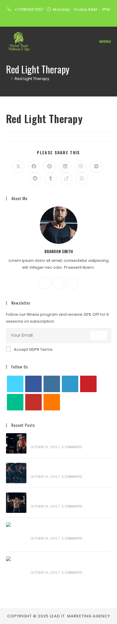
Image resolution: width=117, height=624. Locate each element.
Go (98, 335)
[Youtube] (33, 402)
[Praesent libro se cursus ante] (16, 502)
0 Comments (72, 447)
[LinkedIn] (70, 384)
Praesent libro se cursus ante (61, 500)
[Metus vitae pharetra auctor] (16, 534)
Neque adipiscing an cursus (59, 440)
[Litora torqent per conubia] (16, 473)
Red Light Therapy (32, 78)
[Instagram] (58, 283)
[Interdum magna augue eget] (16, 568)
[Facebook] (45, 283)
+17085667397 (29, 9)
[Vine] (15, 402)
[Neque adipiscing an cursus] (16, 443)
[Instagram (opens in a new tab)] (58, 16)
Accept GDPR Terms (33, 349)
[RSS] (52, 402)
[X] (72, 283)
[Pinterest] (88, 384)
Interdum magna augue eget (61, 566)
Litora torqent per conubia (58, 470)
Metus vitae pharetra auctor (60, 531)
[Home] (7, 78)
